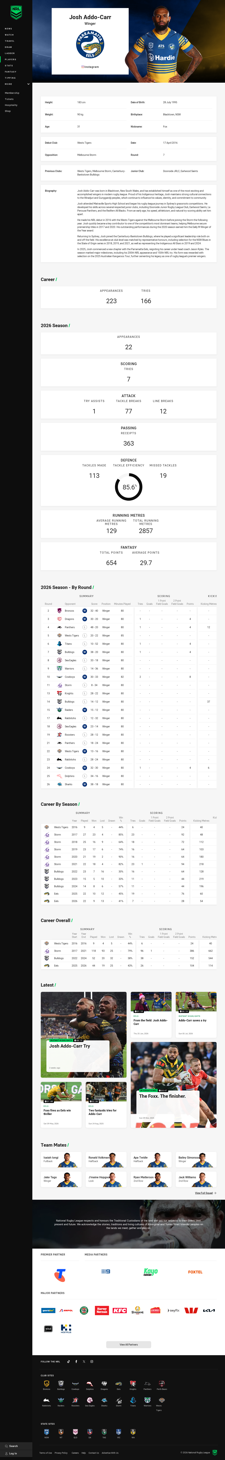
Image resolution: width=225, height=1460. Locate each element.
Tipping (10, 77)
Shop (8, 111)
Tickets (9, 99)
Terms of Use (45, 1452)
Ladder (10, 53)
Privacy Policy (61, 1452)
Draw (8, 47)
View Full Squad (204, 1193)
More (8, 84)
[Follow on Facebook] (76, 1361)
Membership (12, 92)
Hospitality (11, 105)
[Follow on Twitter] (84, 1361)
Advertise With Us (110, 1452)
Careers (75, 1452)
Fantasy (11, 71)
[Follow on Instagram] (91, 1361)
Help (84, 1452)
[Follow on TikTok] (68, 1361)
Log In (13, 1453)
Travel (10, 41)
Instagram (91, 67)
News (8, 28)
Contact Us (94, 1452)
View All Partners (129, 1344)
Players (10, 59)
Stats (9, 65)
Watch (9, 34)
